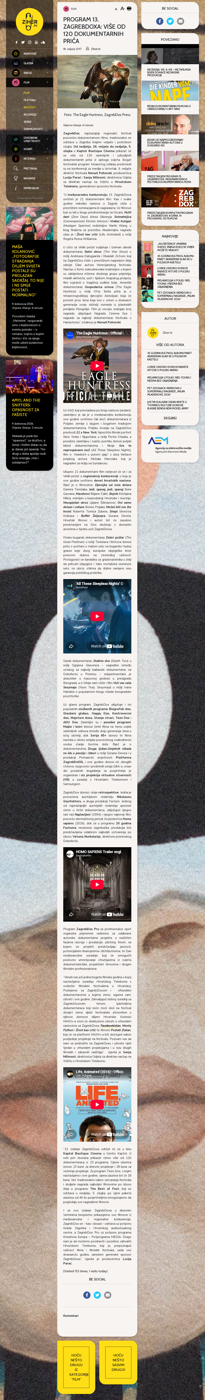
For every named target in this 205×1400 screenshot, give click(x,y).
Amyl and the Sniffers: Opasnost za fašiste (26, 407)
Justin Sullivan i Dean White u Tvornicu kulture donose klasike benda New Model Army (167, 405)
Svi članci (170, 417)
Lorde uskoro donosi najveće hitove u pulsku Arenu (173, 271)
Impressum (31, 188)
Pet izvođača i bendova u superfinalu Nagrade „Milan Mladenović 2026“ (176, 296)
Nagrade (29, 178)
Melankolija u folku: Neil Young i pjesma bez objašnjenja (173, 283)
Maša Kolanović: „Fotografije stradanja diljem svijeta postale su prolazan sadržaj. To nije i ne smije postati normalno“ (28, 270)
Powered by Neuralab (30, 198)
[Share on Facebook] (86, 1297)
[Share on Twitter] (97, 1297)
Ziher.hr (168, 333)
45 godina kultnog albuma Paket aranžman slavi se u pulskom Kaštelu (175, 259)
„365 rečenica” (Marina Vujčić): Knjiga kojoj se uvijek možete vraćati (175, 247)
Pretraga (30, 168)
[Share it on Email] (107, 1297)
